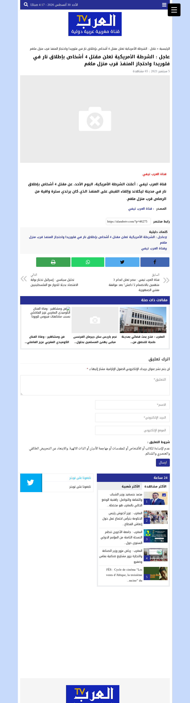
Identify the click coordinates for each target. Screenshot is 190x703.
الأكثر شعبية (131, 486)
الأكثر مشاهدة (155, 486)
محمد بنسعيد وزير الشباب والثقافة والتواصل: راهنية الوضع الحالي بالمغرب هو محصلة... (122, 499)
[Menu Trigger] (174, 9)
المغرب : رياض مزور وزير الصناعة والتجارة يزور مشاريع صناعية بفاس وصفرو (120, 556)
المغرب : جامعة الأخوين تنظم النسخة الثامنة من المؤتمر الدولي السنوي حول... (121, 537)
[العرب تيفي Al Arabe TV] (95, 24)
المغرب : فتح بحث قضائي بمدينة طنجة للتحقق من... (143, 339)
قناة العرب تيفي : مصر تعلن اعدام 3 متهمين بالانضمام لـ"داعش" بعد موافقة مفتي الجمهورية (134, 283)
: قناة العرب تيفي (141, 209)
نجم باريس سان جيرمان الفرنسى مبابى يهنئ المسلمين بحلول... (95, 339)
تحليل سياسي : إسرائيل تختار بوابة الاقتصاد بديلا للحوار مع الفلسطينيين (54, 280)
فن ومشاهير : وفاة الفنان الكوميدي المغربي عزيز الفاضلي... (47, 339)
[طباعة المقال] (53, 262)
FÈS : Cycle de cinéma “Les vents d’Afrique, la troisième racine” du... (124, 575)
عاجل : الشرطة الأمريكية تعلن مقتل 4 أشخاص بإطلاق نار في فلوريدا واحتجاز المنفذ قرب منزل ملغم (98, 240)
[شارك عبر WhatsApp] (88, 262)
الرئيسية (164, 49)
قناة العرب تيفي (153, 248)
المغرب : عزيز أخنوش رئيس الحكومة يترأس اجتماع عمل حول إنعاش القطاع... (122, 518)
